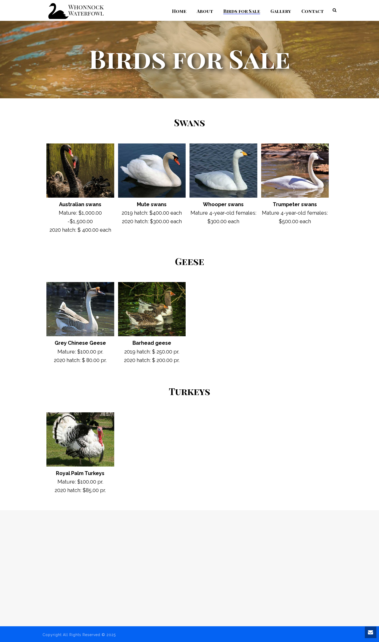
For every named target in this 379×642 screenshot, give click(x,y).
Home (179, 11)
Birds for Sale (241, 11)
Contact (312, 11)
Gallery (280, 11)
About (205, 11)
